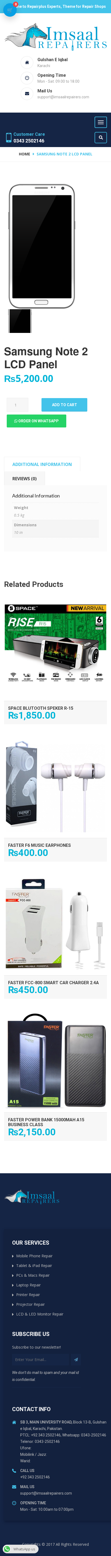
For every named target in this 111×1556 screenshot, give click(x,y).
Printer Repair (28, 1294)
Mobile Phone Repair (34, 1255)
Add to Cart (55, 603)
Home (24, 153)
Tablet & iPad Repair (34, 1265)
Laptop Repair (28, 1284)
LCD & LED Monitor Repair (39, 1314)
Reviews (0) (24, 479)
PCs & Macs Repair (33, 1275)
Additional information (42, 464)
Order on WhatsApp (38, 421)
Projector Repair (30, 1304)
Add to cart (64, 405)
